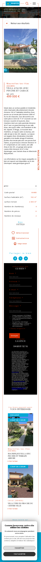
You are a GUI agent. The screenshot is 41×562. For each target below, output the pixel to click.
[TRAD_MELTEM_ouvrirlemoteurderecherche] (27, 3)
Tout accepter (19, 554)
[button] (33, 51)
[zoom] (20, 72)
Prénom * (14, 281)
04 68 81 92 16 (20, 346)
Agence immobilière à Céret (12, 9)
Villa (18, 11)
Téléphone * (16, 298)
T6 (22, 11)
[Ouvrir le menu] (34, 3)
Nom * (12, 273)
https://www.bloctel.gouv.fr (19, 381)
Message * (15, 306)
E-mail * (14, 289)
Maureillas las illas (10, 11)
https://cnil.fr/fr (15, 372)
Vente (24, 9)
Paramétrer (19, 548)
